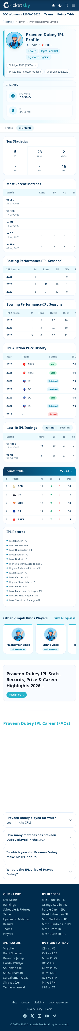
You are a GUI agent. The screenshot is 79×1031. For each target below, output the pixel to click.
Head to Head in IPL (55, 914)
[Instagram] (39, 1016)
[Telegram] (54, 1016)
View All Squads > (65, 618)
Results (8, 924)
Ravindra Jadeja (14, 958)
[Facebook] (25, 1016)
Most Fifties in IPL (54, 929)
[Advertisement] (39, 769)
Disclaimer (39, 1002)
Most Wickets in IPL (55, 919)
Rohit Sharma (12, 953)
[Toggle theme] (60, 5)
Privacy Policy (34, 1009)
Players (8, 934)
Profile (9, 128)
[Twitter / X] (32, 1016)
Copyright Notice (58, 1002)
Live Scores (10, 900)
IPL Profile (25, 128)
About (15, 1002)
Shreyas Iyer (11, 982)
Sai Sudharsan (13, 973)
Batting (49, 427)
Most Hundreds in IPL (56, 924)
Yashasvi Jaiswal (14, 987)
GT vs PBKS (49, 968)
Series (7, 914)
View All (64, 471)
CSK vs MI (48, 948)
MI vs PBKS (49, 958)
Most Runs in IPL (53, 900)
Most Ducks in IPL (54, 934)
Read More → (16, 694)
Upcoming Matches (16, 919)
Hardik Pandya (13, 963)
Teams (48, 14)
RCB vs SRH (49, 977)
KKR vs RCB (49, 953)
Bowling (65, 427)
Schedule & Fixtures (16, 909)
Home (48, 1009)
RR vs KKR (49, 973)
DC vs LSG (48, 963)
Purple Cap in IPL (53, 909)
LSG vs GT (48, 987)
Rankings (9, 904)
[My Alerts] (53, 5)
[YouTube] (47, 1016)
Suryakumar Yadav (15, 977)
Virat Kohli (10, 948)
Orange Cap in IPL (54, 904)
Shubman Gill (12, 968)
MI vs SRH (49, 982)
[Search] (66, 5)
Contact (25, 1002)
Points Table (65, 14)
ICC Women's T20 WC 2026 (21, 14)
